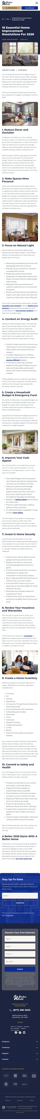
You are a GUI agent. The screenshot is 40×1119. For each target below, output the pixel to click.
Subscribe (20, 903)
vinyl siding (18, 513)
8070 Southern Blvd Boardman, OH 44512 (20, 1016)
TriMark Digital (28, 1108)
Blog (8, 19)
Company (6, 1047)
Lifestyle (24, 39)
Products (5, 1042)
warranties (28, 636)
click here (10, 915)
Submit (20, 969)
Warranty (8, 1100)
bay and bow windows (24, 311)
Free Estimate (29, 8)
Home (3, 19)
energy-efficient (13, 360)
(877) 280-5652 (21, 1010)
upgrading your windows (11, 306)
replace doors (21, 500)
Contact (5, 1059)
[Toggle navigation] (36, 3)
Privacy (32, 1100)
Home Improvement (10, 39)
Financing (19, 1100)
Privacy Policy (29, 1110)
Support (5, 1053)
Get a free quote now (24, 859)
